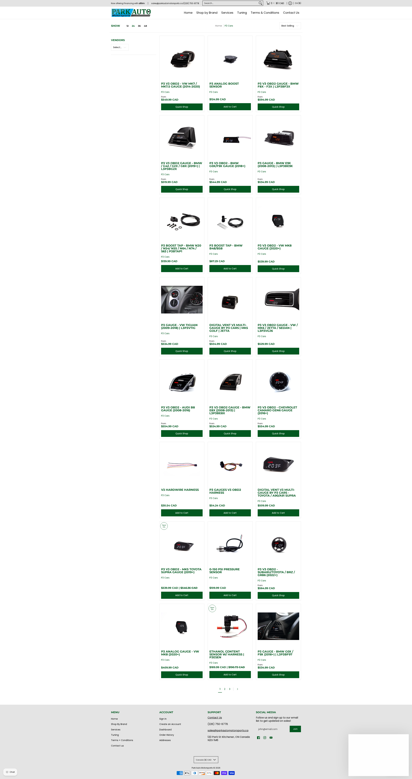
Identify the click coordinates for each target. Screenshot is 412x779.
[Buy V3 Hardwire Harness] (182, 464)
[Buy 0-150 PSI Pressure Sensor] (230, 544)
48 (145, 26)
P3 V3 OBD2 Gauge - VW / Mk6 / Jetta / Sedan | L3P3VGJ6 (278, 328)
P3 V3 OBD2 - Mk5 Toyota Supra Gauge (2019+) (181, 571)
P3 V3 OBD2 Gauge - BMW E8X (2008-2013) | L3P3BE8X (229, 410)
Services (115, 729)
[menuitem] (275, 3)
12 (127, 26)
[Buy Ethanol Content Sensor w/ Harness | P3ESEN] (230, 626)
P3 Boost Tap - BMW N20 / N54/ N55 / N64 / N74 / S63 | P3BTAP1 (181, 248)
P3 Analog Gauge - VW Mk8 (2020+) (180, 653)
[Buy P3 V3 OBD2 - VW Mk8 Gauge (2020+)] (278, 220)
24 (133, 26)
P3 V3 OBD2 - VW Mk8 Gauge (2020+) (275, 247)
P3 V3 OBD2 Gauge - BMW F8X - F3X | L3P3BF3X (278, 85)
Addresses (165, 740)
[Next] (238, 689)
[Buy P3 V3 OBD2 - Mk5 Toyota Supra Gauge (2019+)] (182, 544)
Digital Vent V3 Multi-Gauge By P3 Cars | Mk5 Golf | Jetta (228, 328)
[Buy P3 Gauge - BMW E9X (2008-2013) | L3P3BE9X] (278, 138)
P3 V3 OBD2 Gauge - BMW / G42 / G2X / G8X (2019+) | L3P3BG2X (181, 166)
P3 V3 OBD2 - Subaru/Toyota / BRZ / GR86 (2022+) (276, 572)
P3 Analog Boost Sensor (224, 85)
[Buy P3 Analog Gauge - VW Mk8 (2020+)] (182, 626)
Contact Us (215, 717)
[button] (258, 738)
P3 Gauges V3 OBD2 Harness (225, 491)
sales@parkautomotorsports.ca (228, 730)
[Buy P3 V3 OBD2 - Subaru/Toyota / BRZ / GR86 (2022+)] (278, 544)
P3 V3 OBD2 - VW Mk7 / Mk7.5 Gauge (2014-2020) (180, 85)
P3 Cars (229, 25)
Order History (166, 735)
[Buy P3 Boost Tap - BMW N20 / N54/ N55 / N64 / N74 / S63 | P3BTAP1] (182, 220)
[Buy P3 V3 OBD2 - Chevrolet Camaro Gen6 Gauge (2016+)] (278, 382)
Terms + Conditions (122, 740)
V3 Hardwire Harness (180, 490)
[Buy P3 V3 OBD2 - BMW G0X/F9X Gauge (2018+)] (230, 138)
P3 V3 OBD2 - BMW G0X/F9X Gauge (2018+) (227, 164)
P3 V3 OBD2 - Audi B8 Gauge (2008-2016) (178, 409)
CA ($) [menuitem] (298, 3)
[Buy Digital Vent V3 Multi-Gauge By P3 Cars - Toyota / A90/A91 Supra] (278, 464)
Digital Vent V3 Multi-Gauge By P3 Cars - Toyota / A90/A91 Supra (277, 492)
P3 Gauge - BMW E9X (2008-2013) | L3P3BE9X (275, 164)
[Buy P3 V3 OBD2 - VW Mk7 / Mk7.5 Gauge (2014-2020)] (182, 58)
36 (139, 26)
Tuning (115, 735)
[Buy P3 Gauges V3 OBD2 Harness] (230, 464)
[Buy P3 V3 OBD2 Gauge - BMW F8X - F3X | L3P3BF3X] (278, 58)
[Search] (260, 3)
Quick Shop (181, 106)
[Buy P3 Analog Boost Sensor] (230, 58)
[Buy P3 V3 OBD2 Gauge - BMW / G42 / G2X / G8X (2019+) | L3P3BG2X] (182, 138)
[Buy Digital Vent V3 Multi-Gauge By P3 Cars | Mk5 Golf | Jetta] (230, 299)
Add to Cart (230, 106)
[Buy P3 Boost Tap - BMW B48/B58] (230, 220)
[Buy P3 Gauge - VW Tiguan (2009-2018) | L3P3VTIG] (182, 299)
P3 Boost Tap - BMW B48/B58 (226, 247)
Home (218, 25)
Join (295, 729)
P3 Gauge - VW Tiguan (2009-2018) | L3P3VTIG (179, 326)
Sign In (163, 718)
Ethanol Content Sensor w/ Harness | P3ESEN (226, 654)
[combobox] (230, 3)
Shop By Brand (119, 724)
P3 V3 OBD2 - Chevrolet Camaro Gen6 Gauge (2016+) (277, 410)
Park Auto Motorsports (202, 767)
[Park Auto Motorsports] (131, 13)
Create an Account (170, 724)
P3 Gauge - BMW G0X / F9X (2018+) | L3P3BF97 (275, 653)
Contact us (117, 745)
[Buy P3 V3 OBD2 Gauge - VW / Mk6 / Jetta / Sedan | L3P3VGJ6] (278, 299)
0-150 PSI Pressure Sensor (224, 571)
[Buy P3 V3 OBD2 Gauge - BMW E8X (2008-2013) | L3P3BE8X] (230, 382)
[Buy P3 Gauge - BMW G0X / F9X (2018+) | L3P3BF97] (278, 626)
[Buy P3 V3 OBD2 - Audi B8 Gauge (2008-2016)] (182, 382)
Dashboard (165, 729)
